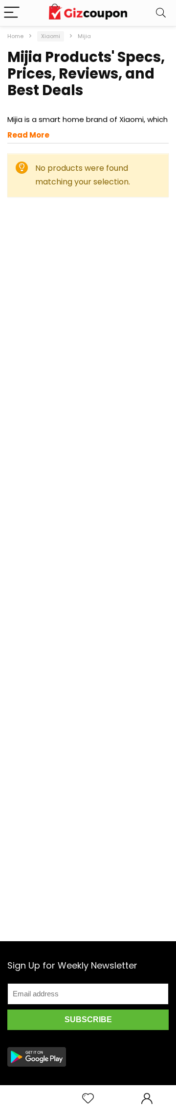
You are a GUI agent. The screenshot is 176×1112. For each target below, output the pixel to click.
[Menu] (11, 13)
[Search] (161, 13)
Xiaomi (50, 36)
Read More (28, 135)
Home (15, 36)
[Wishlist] (88, 1098)
